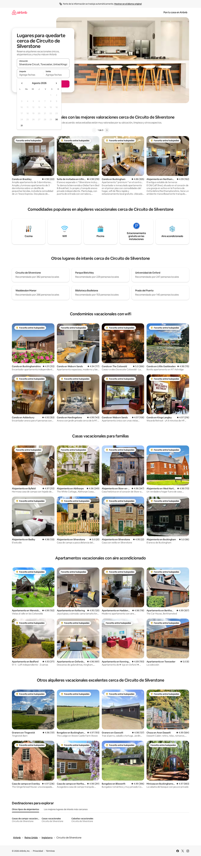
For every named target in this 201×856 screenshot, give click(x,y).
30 (56, 119)
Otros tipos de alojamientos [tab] (25, 809)
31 (22, 125)
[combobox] (43, 64)
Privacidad (38, 851)
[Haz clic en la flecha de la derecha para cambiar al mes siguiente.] (56, 83)
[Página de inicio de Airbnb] (19, 12)
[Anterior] (94, 130)
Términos (50, 851)
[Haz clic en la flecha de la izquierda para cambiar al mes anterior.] (22, 83)
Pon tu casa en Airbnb (175, 12)
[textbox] (30, 75)
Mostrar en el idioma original (128, 4)
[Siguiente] (106, 130)
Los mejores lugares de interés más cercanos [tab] (66, 809)
